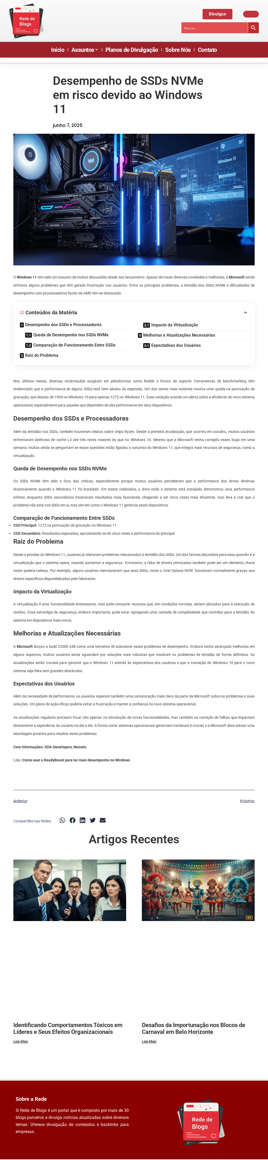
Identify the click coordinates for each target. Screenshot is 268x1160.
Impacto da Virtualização (174, 324)
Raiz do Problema (41, 355)
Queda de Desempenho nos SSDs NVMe (71, 334)
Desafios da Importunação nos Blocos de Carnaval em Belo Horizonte (193, 1028)
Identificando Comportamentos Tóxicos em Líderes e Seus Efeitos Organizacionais (67, 1028)
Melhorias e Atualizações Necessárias (179, 335)
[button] (62, 820)
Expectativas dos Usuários (176, 345)
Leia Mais (20, 1041)
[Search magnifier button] (253, 27)
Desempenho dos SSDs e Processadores (63, 324)
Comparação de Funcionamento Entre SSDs (74, 345)
